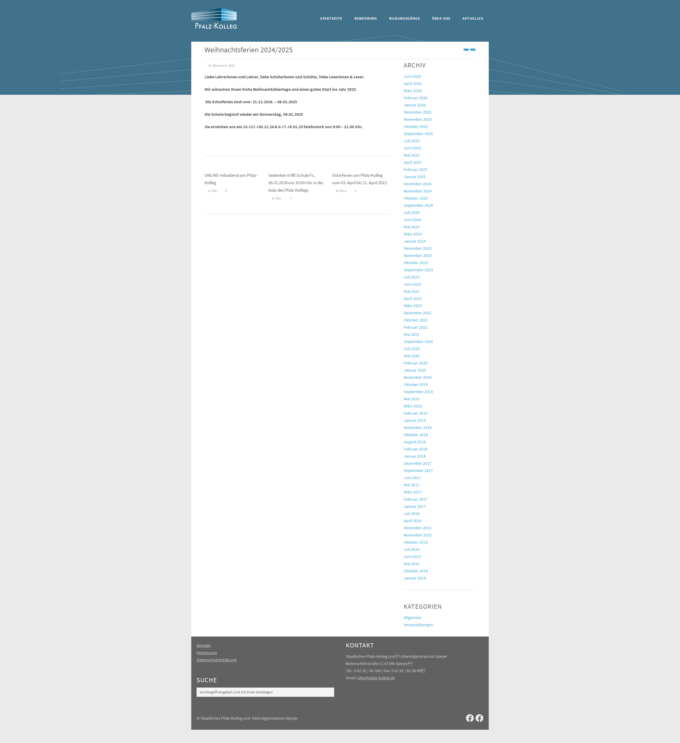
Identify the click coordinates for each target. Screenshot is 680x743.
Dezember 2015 (417, 527)
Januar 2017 (415, 506)
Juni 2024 (412, 219)
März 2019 (413, 406)
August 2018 (415, 441)
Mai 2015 (411, 563)
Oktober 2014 (416, 570)
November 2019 (418, 377)
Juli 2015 (412, 549)
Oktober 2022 (416, 320)
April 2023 (413, 298)
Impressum (207, 652)
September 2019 (418, 391)
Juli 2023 (412, 277)
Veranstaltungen (418, 624)
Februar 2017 (415, 499)
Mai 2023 (411, 291)
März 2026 (413, 90)
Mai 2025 (411, 155)
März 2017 (413, 492)
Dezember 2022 (417, 312)
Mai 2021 (411, 334)
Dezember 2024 (417, 183)
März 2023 (413, 305)
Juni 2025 (412, 148)
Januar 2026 (415, 105)
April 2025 (413, 162)
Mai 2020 (411, 355)
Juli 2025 (412, 140)
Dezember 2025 (417, 112)
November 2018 (418, 427)
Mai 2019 (411, 398)
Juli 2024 (412, 212)
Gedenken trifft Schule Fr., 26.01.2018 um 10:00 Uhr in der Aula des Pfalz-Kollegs (296, 182)
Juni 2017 (412, 477)
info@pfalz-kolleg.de (376, 677)
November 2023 (418, 255)
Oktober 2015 (416, 542)
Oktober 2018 (416, 434)
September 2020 (418, 341)
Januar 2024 (415, 241)
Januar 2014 (415, 578)
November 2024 (418, 191)
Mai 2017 (411, 484)
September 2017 (418, 470)
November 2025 (418, 119)
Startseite (331, 18)
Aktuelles (472, 18)
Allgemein (413, 617)
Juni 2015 (412, 556)
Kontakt (204, 645)
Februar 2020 (415, 363)
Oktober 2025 (416, 126)
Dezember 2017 (417, 463)
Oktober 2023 (416, 262)
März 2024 (413, 234)
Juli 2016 (412, 513)
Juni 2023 (412, 284)
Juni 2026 (412, 76)
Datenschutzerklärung (216, 659)
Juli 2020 (412, 348)
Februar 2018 (415, 449)
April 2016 (413, 520)
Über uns (441, 18)
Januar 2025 (415, 176)
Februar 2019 (415, 413)
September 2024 (418, 205)
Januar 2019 (415, 420)
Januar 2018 (415, 456)
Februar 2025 (415, 169)
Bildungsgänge (404, 18)
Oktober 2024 (416, 198)
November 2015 (418, 535)
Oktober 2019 (416, 384)
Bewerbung (365, 18)
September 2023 (418, 269)
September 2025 (418, 133)
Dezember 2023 (417, 248)
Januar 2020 (415, 370)
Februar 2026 (415, 97)
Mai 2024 (411, 226)
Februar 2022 (415, 327)
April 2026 (413, 83)
